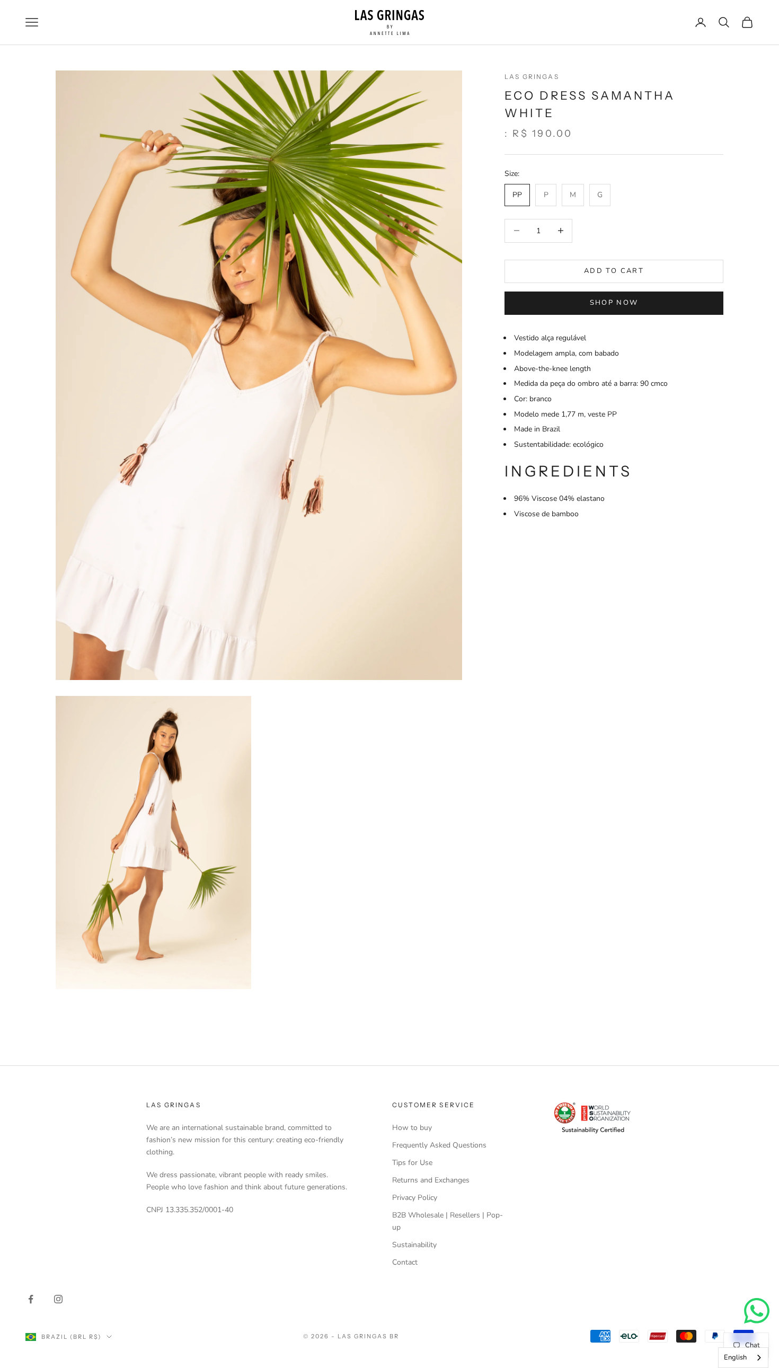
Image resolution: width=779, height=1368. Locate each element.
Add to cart (614, 271)
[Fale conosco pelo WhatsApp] (756, 1310)
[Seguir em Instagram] (58, 1299)
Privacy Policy (414, 1198)
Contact (405, 1262)
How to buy (412, 1128)
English (735, 1357)
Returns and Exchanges (431, 1180)
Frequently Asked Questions (439, 1145)
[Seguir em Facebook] (30, 1299)
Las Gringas (531, 77)
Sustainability (414, 1245)
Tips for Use (412, 1163)
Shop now (614, 303)
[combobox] (743, 1357)
